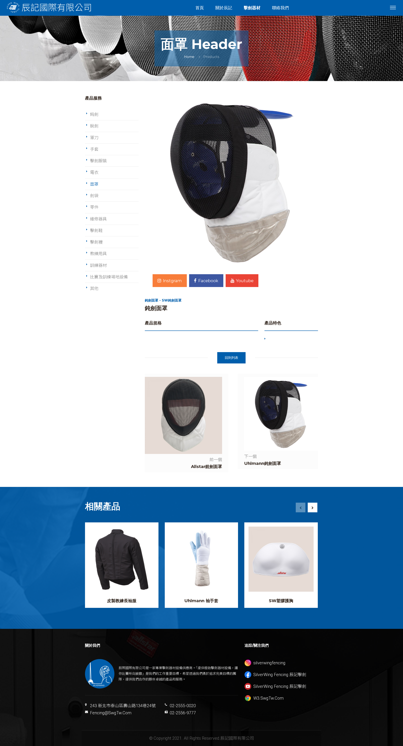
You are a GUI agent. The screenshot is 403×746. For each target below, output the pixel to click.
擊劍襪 (96, 242)
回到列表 (231, 358)
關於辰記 (223, 7)
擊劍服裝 (98, 160)
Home (189, 57)
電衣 (94, 172)
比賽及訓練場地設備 (109, 276)
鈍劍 (94, 114)
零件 (94, 207)
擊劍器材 (252, 7)
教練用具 (98, 253)
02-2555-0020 (183, 705)
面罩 (94, 184)
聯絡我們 (280, 7)
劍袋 (94, 195)
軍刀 (94, 137)
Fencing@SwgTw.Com (110, 712)
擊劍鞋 (96, 230)
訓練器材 (98, 265)
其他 (94, 288)
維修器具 (98, 219)
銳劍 (94, 125)
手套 (94, 149)
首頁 (199, 7)
